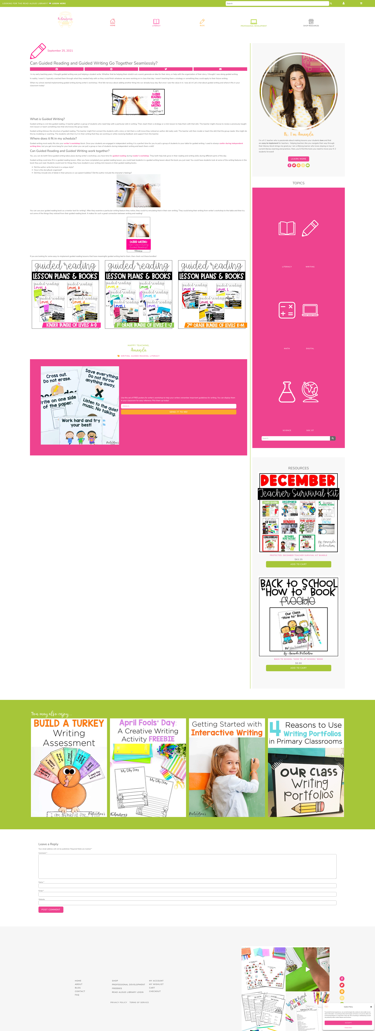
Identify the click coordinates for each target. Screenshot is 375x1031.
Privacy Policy (348, 1027)
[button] (371, 1007)
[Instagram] (303, 165)
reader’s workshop (140, 155)
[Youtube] (308, 165)
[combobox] (277, 3)
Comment (42, 853)
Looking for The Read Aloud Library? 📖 (34, 3)
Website (41, 899)
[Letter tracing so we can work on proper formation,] (308, 969)
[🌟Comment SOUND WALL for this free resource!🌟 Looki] (263, 969)
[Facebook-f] (290, 165)
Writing (125, 356)
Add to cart (298, 564)
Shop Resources (311, 26)
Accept (348, 1023)
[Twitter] (294, 165)
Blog (202, 25)
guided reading (119, 155)
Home (112, 25)
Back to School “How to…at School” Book (298, 659)
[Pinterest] (299, 165)
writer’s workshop (72, 143)
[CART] (361, 3)
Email (41, 891)
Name (41, 882)
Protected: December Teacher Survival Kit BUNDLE (298, 555)
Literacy (155, 356)
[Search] (331, 3)
